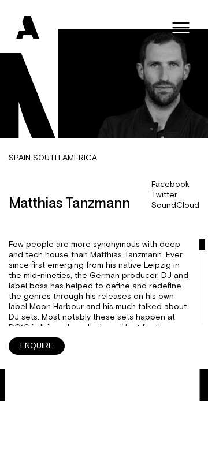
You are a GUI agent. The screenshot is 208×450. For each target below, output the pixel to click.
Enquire (36, 346)
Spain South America (53, 158)
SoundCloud (175, 205)
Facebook (170, 185)
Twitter (164, 195)
